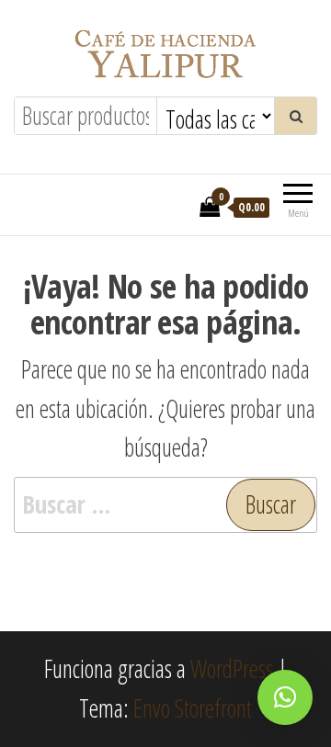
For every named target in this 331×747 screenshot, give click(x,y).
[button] (285, 697)
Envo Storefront (192, 708)
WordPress (231, 668)
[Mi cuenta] (180, 206)
